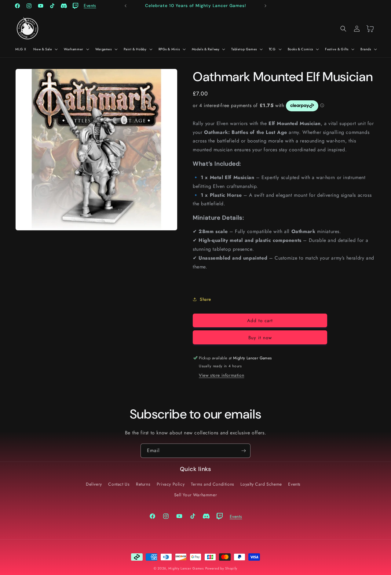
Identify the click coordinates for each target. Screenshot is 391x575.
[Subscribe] (243, 451)
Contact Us (119, 484)
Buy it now (260, 337)
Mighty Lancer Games (185, 568)
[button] (45, 49)
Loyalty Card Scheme (261, 484)
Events (294, 484)
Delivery (94, 484)
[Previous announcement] (125, 6)
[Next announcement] (265, 6)
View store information (221, 375)
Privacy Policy (171, 484)
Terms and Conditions (212, 484)
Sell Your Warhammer (195, 495)
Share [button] (205, 299)
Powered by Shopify (221, 568)
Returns (143, 484)
